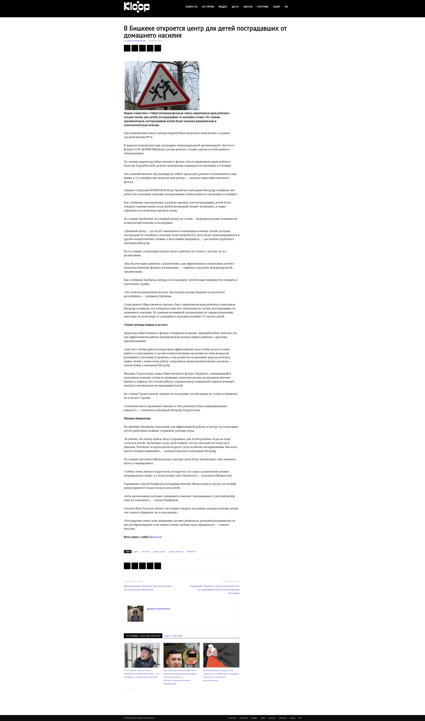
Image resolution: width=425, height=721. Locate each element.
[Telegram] (150, 48)
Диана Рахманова (136, 40)
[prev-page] (126, 690)
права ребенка (176, 551)
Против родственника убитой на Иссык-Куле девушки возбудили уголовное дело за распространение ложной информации (180, 677)
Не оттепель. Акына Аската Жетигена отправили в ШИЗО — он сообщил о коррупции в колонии (141, 673)
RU (286, 6)
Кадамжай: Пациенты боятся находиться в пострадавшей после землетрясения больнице (214, 590)
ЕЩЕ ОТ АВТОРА (173, 636)
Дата (235, 6)
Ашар (276, 6)
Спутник (262, 6)
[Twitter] (134, 48)
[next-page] (131, 690)
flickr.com (156, 537)
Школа (248, 6)
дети (136, 551)
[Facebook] (127, 48)
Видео (223, 6)
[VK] (142, 48)
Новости (191, 6)
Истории (208, 6)
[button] (297, 7)
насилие (146, 551)
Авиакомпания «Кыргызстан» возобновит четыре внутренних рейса (148, 588)
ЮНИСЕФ (191, 551)
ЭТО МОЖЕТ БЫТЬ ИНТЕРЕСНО (143, 636)
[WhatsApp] (157, 48)
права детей (159, 551)
